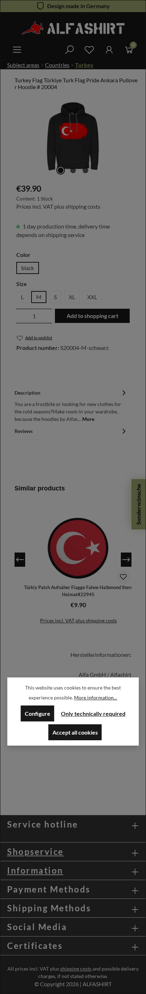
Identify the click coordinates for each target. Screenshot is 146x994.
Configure (37, 713)
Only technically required (93, 713)
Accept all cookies (75, 732)
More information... (95, 697)
